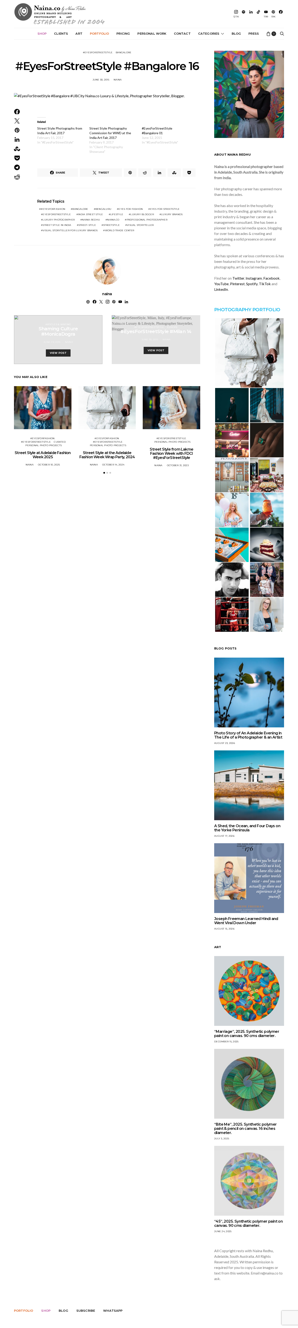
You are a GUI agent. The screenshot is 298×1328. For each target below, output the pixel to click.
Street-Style (87, 225)
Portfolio (99, 33)
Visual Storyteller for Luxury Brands (70, 230)
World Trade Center (119, 230)
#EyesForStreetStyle (98, 52)
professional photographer (147, 219)
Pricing (123, 33)
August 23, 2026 (224, 743)
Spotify (251, 283)
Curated (60, 441)
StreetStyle (111, 225)
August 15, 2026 (224, 928)
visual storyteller (140, 225)
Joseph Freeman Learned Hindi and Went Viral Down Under (246, 921)
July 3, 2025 (221, 1138)
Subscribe (85, 1310)
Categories (209, 33)
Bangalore (123, 52)
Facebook (271, 278)
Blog (236, 33)
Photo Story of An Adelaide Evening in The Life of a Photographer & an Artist (248, 735)
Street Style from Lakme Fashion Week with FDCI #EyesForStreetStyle (171, 453)
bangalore (80, 209)
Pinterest (237, 283)
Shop (42, 33)
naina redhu (91, 219)
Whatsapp (112, 1310)
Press (253, 33)
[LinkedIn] (251, 14)
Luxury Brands (172, 214)
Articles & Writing (58, 324)
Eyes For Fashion (131, 209)
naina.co (113, 219)
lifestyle (116, 214)
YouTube (221, 283)
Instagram (254, 278)
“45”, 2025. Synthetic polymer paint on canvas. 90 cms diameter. (248, 1223)
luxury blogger (142, 214)
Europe (172, 327)
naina (118, 79)
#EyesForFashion (53, 209)
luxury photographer (59, 219)
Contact (182, 33)
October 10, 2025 (49, 464)
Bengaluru (103, 209)
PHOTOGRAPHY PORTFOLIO (247, 309)
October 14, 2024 (113, 464)
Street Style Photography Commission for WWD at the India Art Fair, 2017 (110, 133)
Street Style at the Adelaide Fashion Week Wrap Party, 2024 (107, 455)
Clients (61, 33)
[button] (104, 472)
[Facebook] (281, 14)
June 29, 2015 (52, 342)
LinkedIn (221, 289)
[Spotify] (243, 14)
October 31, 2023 (178, 465)
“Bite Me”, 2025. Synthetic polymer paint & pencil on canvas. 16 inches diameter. (245, 1128)
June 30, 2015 (101, 79)
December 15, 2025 (226, 1041)
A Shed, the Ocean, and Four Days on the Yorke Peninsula (247, 828)
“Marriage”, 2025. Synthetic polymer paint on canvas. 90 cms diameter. (246, 1033)
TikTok (265, 283)
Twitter (238, 278)
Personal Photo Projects (43, 445)
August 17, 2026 (224, 835)
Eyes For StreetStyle (165, 209)
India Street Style (90, 214)
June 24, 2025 (222, 1231)
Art (78, 33)
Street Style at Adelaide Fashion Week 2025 (43, 455)
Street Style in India (57, 225)
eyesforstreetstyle (57, 214)
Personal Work (151, 33)
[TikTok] (258, 14)
